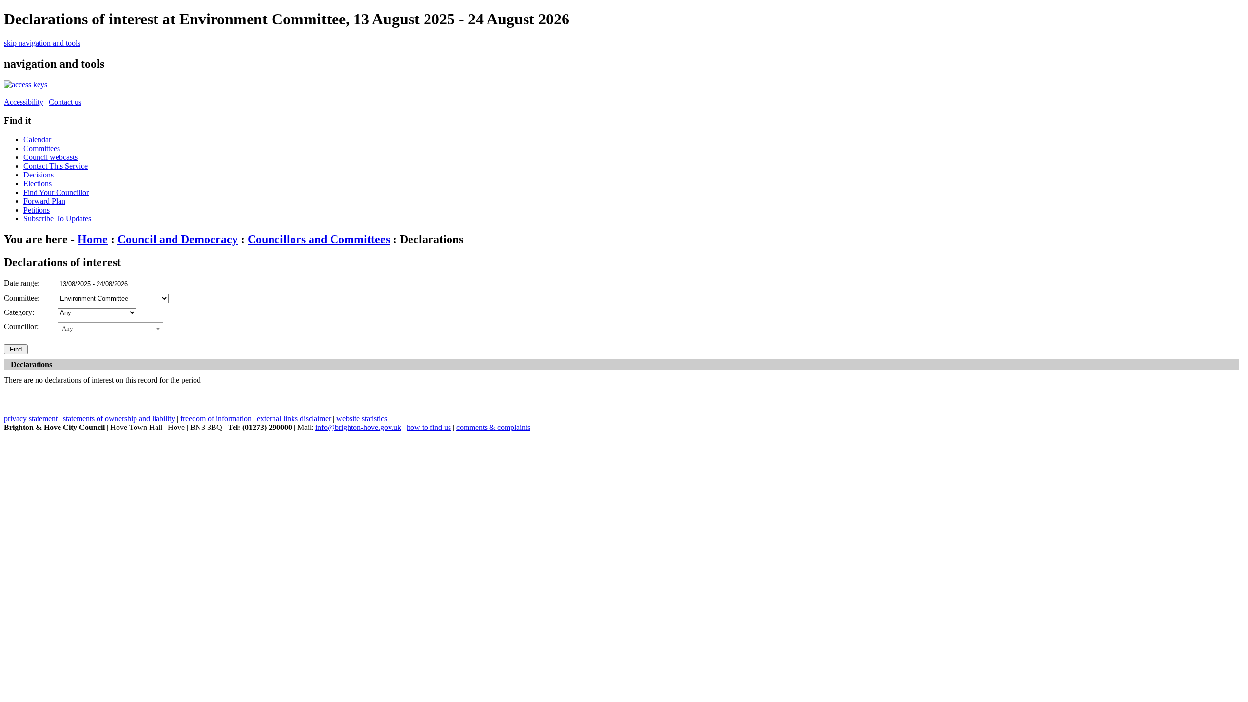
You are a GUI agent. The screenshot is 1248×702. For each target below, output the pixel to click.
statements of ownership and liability (119, 418)
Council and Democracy (177, 239)
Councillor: (21, 326)
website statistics (361, 418)
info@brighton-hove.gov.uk (358, 427)
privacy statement (31, 418)
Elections (37, 183)
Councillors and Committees (319, 239)
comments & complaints (493, 427)
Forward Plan (44, 201)
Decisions (38, 175)
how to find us (429, 427)
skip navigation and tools (42, 43)
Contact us (65, 102)
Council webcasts (50, 157)
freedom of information (216, 418)
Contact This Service (55, 166)
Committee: (21, 298)
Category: (19, 312)
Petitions (36, 210)
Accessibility (23, 102)
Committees (41, 148)
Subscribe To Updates (57, 218)
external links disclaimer (294, 418)
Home (93, 239)
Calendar (37, 140)
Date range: (21, 283)
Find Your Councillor (56, 192)
